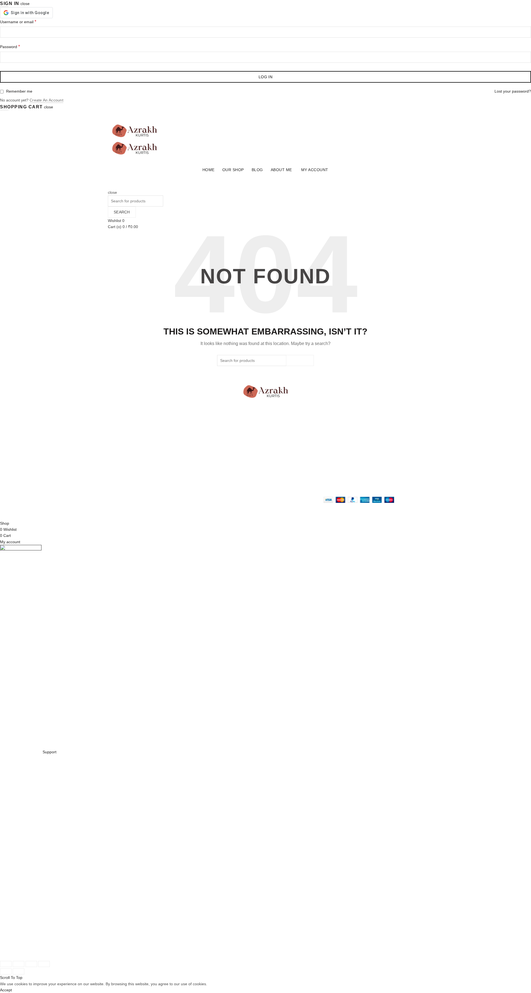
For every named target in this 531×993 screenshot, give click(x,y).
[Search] (109, 186)
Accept (6, 990)
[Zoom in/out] (44, 964)
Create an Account (46, 100)
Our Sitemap (227, 484)
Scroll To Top (11, 977)
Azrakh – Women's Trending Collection (155, 511)
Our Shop (233, 170)
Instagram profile (284, 460)
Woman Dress (174, 472)
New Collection (175, 466)
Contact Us (171, 478)
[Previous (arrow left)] (6, 971)
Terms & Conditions (233, 472)
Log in (265, 77)
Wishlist (116, 220)
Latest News (172, 484)
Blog (257, 170)
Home (208, 170)
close (25, 3)
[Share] (18, 964)
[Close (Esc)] (6, 964)
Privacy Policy (228, 460)
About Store (172, 460)
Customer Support (286, 478)
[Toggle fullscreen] (31, 964)
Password (10, 46)
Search (122, 212)
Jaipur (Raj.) (118, 460)
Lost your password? (512, 91)
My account (314, 170)
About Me (281, 170)
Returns (223, 466)
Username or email (18, 21)
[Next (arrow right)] (18, 971)
